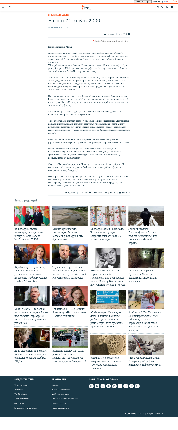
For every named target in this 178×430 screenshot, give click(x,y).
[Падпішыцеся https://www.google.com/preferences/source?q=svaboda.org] (91, 386)
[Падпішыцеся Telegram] (131, 386)
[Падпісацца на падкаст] (114, 386)
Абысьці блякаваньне (61, 390)
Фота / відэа (19, 403)
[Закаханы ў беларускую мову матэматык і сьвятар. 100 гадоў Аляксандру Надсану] (108, 345)
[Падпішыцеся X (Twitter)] (103, 386)
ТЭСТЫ (160, 7)
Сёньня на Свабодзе (58, 15)
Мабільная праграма (61, 394)
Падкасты (18, 390)
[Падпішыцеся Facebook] (97, 386)
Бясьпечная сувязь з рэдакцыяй (65, 399)
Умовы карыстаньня (60, 408)
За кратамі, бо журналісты (25, 408)
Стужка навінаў (21, 385)
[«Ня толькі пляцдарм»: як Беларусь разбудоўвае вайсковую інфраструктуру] (146, 345)
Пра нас (55, 385)
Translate (172, 2)
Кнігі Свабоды (20, 394)
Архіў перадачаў (21, 399)
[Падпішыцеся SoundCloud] (120, 386)
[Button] (109, 34)
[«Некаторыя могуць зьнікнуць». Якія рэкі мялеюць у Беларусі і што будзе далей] (70, 216)
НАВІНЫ (169, 7)
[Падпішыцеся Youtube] (108, 386)
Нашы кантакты (59, 403)
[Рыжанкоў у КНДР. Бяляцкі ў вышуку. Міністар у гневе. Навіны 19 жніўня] (70, 296)
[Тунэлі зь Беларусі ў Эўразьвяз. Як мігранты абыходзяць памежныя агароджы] (146, 258)
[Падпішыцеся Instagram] (125, 386)
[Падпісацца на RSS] (137, 386)
